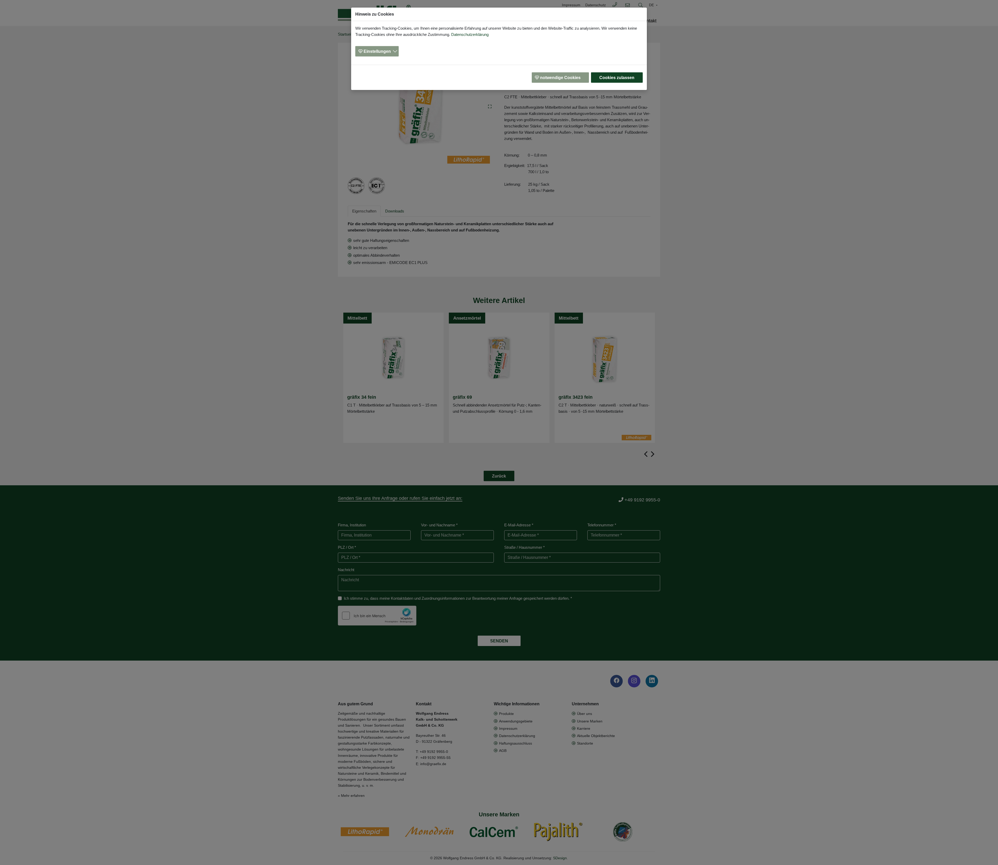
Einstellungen (377, 51)
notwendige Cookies (560, 77)
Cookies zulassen (616, 77)
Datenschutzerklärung (470, 34)
